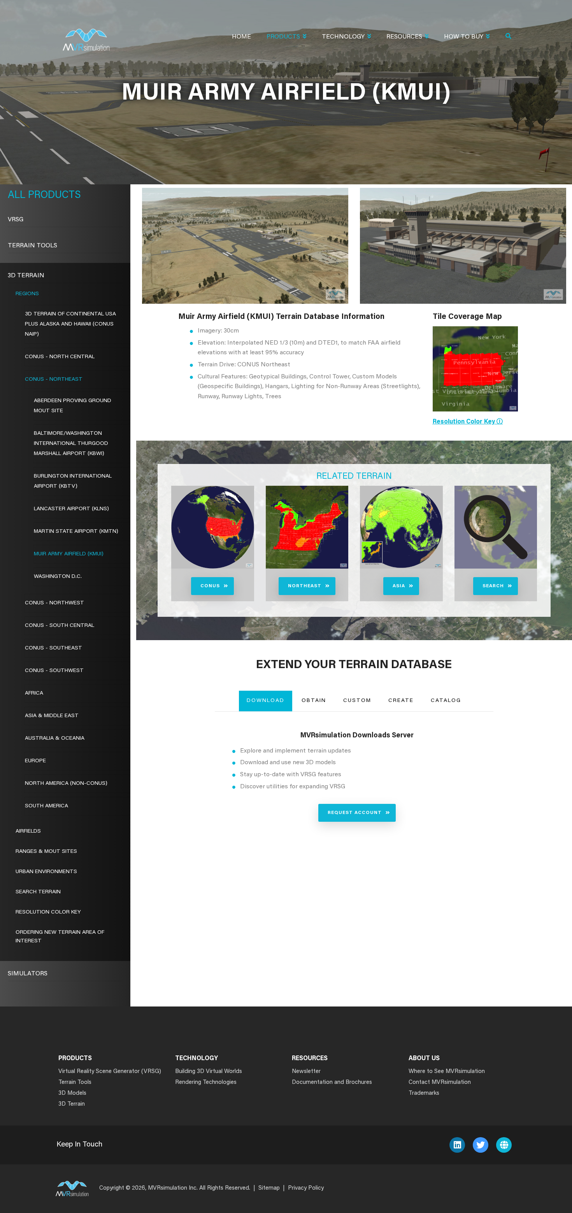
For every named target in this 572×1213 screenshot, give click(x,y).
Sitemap (269, 1188)
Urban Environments (46, 872)
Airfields (28, 831)
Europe (35, 761)
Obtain (314, 701)
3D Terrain (26, 276)
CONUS (210, 586)
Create (401, 701)
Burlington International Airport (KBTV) (73, 481)
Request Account (355, 812)
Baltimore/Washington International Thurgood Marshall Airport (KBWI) (71, 444)
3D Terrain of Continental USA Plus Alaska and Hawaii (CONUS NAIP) (70, 324)
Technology (343, 37)
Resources (404, 37)
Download (265, 701)
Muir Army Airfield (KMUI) (69, 554)
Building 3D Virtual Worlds (208, 1072)
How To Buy (463, 37)
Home (241, 37)
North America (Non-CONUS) (66, 783)
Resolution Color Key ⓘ (468, 422)
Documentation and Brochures (332, 1082)
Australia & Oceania (54, 738)
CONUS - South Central (59, 625)
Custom (357, 701)
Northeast (304, 586)
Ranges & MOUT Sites (46, 851)
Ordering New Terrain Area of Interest (60, 937)
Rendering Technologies (206, 1082)
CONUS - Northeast (53, 379)
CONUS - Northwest (54, 603)
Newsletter (306, 1072)
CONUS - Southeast (53, 648)
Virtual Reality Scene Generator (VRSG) (109, 1072)
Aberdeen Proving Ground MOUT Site (72, 406)
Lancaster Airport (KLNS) (71, 509)
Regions (27, 294)
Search (493, 586)
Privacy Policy (306, 1188)
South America (46, 806)
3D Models (72, 1093)
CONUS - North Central (60, 357)
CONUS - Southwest (54, 671)
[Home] (86, 34)
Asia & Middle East (52, 716)
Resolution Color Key (48, 912)
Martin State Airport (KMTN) (76, 531)
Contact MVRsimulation (440, 1082)
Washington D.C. (58, 576)
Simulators (27, 974)
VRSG (15, 220)
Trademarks (424, 1093)
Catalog (446, 701)
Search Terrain (38, 892)
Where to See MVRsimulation (447, 1072)
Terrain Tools (32, 246)
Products (283, 37)
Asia (399, 586)
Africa (34, 693)
